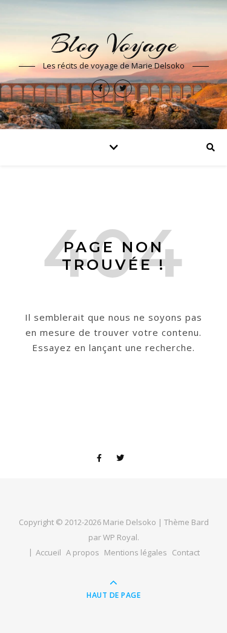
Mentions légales (135, 552)
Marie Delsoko (129, 522)
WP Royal (120, 537)
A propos (82, 552)
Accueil (48, 552)
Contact (186, 552)
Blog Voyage (114, 44)
